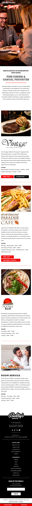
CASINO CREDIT (16, 475)
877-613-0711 (17, 422)
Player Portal (8, 505)
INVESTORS (16, 466)
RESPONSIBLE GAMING (16, 470)
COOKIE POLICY (16, 449)
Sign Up (16, 494)
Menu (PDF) (6, 177)
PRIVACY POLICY (16, 445)
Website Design (13, 501)
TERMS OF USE (16, 447)
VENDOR (16, 453)
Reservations (20, 177)
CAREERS (16, 459)
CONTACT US (16, 473)
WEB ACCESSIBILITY (16, 451)
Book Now (24, 505)
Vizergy (21, 501)
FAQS (16, 462)
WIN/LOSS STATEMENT (16, 468)
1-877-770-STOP (22, 437)
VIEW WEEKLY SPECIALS (10, 260)
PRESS (16, 464)
